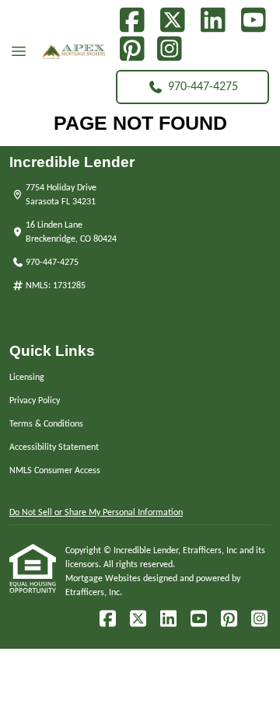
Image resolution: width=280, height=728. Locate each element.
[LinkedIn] (212, 20)
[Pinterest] (131, 49)
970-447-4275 (203, 87)
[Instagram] (169, 49)
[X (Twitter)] (172, 20)
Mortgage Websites (104, 578)
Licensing (26, 377)
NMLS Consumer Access (54, 470)
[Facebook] (131, 20)
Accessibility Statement (54, 447)
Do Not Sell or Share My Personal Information (96, 512)
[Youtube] (253, 20)
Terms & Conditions (46, 424)
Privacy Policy (34, 401)
